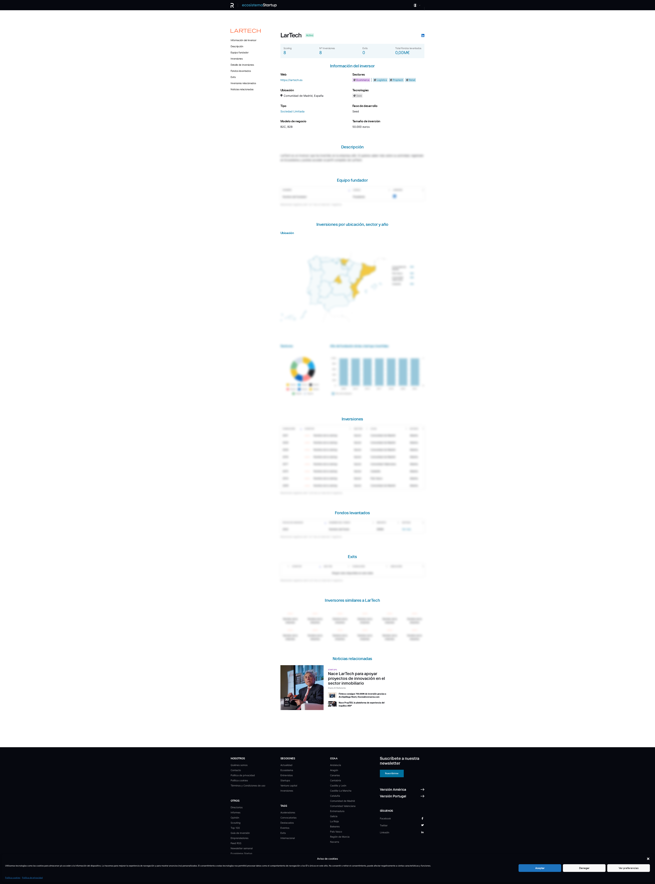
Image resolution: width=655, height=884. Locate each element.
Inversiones (237, 58)
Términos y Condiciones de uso (248, 785)
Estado (414, 428)
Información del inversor (243, 40)
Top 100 (235, 827)
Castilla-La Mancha (340, 790)
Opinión (235, 817)
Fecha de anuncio (293, 522)
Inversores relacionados (243, 83)
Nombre (287, 190)
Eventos (284, 827)
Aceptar (540, 868)
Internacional (287, 838)
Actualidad (286, 765)
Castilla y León (338, 785)
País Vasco (336, 831)
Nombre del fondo (339, 522)
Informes (235, 812)
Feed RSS (236, 843)
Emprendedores (239, 838)
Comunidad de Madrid (342, 800)
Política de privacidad (32, 877)
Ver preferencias (629, 868)
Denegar (584, 868)
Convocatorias (288, 817)
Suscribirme (391, 773)
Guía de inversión (240, 832)
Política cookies (12, 877)
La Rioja (334, 821)
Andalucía (335, 765)
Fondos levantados (241, 70)
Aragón (334, 770)
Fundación (289, 428)
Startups (285, 780)
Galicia (333, 816)
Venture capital (288, 785)
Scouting (236, 822)
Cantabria (335, 780)
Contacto (236, 770)
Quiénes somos (239, 765)
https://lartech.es (291, 80)
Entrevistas (286, 775)
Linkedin (397, 190)
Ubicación (396, 566)
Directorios (237, 807)
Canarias (335, 775)
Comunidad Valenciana (342, 806)
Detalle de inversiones (242, 64)
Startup (309, 428)
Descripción (237, 46)
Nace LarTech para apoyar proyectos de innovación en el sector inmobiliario (356, 678)
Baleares (335, 826)
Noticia (406, 522)
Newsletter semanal (242, 848)
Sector (358, 428)
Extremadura (337, 811)
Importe (381, 522)
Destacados (287, 822)
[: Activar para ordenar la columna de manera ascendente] (285, 566)
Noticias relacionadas (242, 89)
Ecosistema (286, 770)
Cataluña (335, 795)
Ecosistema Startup (241, 853)
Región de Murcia (340, 836)
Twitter (384, 825)
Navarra (334, 841)
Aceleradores (287, 812)
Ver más (406, 529)
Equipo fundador (240, 52)
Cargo (356, 190)
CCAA (373, 428)
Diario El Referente (337, 688)
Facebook (385, 818)
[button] (648, 858)
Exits (233, 77)
